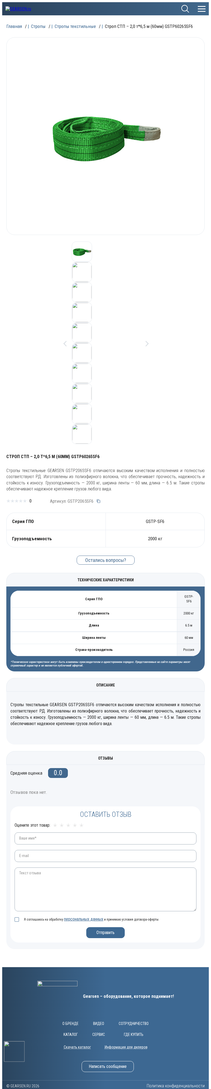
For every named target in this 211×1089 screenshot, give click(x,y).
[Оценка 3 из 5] (68, 825)
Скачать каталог (77, 1047)
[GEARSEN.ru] (57, 996)
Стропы (38, 26)
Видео (98, 1023)
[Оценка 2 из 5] (62, 825)
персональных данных (83, 919)
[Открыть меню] (202, 9)
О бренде (70, 1023)
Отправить (105, 932)
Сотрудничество (134, 1023)
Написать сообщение (108, 1066)
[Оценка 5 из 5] (81, 825)
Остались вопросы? (105, 560)
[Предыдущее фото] (65, 343)
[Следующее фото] (146, 343)
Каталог (70, 1034)
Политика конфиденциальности (176, 1086)
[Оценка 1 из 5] (55, 825)
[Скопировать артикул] (98, 501)
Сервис (98, 1034)
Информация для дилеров (126, 1047)
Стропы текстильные (75, 26)
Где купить (133, 1034)
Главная (14, 26)
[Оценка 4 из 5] (75, 825)
